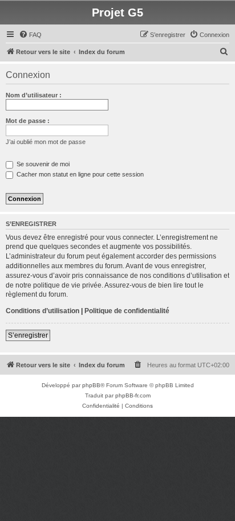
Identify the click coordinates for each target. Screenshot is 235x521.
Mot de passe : (28, 120)
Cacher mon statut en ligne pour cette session (79, 174)
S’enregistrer (28, 335)
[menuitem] (30, 35)
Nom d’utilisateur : (34, 95)
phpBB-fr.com (133, 395)
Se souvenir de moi (42, 164)
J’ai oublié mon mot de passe (46, 141)
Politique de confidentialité (126, 311)
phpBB (91, 385)
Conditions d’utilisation (42, 311)
